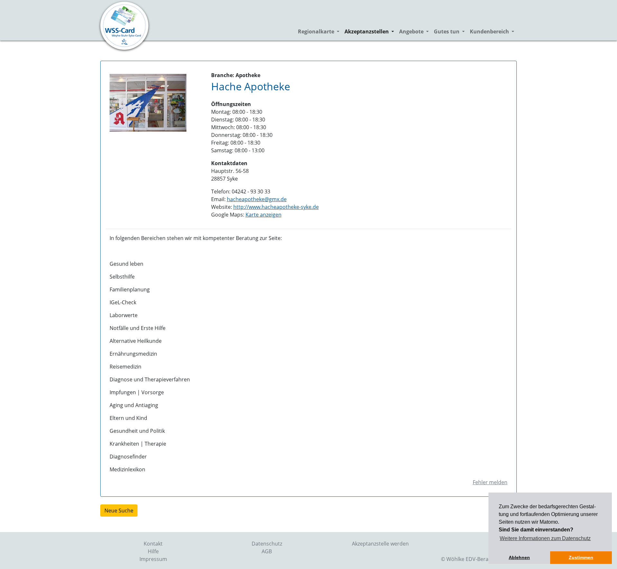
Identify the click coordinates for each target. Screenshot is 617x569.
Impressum (153, 559)
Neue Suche (118, 510)
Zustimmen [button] (581, 557)
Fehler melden (490, 482)
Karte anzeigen (264, 214)
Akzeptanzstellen (370, 31)
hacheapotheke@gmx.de (257, 199)
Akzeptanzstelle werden (380, 543)
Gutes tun (450, 31)
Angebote (415, 31)
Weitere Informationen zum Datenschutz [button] (545, 538)
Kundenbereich (493, 31)
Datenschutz (267, 543)
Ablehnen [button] (519, 557)
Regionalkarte (320, 31)
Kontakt (153, 543)
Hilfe (153, 551)
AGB (267, 551)
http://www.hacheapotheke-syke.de (276, 206)
